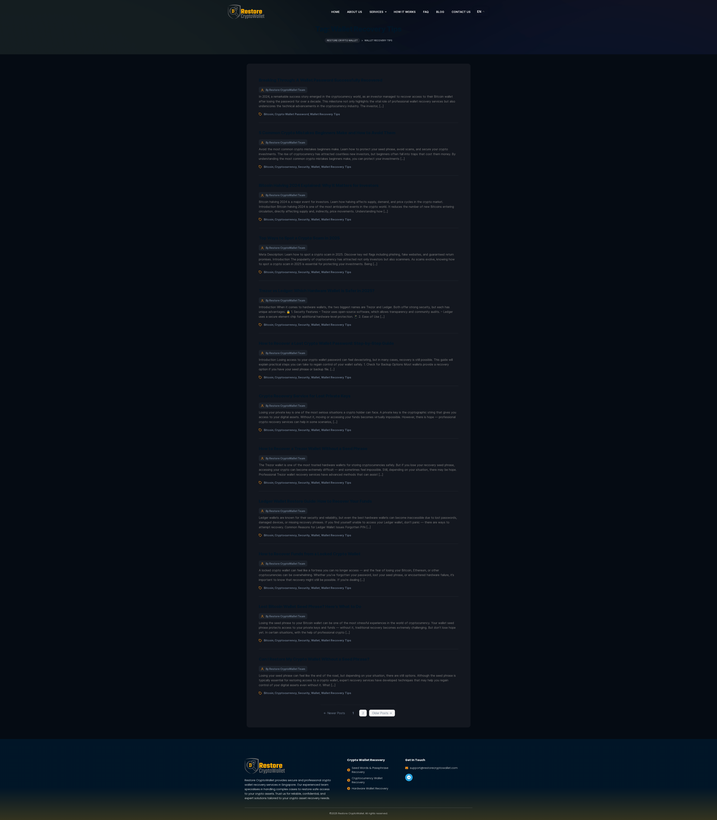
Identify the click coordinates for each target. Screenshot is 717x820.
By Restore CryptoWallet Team (285, 89)
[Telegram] (409, 777)
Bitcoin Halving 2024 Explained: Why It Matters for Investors (319, 185)
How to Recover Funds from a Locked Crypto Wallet (310, 553)
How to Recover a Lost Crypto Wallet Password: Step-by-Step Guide (326, 343)
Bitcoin (269, 114)
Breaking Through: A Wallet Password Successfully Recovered (320, 80)
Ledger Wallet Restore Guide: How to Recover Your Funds (315, 501)
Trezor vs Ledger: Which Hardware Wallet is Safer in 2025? (317, 290)
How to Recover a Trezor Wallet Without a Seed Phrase (313, 448)
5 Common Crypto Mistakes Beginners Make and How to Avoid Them (327, 132)
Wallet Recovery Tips (325, 114)
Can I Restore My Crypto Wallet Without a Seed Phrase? (314, 659)
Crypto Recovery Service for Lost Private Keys (305, 395)
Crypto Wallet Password (292, 114)
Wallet (315, 167)
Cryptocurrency (286, 167)
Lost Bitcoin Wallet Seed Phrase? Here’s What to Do (310, 606)
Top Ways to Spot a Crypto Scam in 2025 (299, 238)
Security (304, 167)
